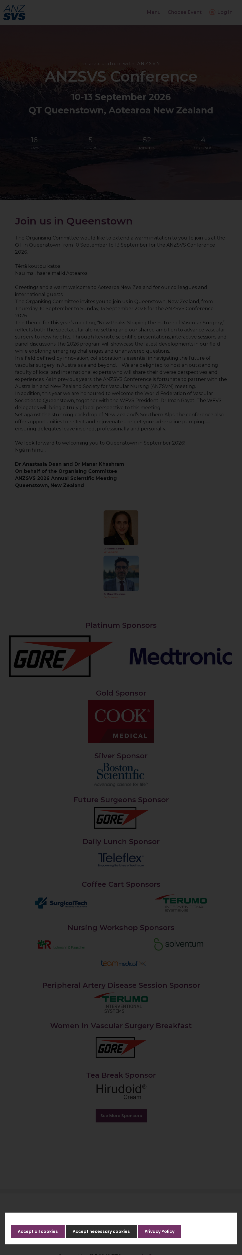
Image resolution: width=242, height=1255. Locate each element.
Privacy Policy (159, 1231)
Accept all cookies (38, 1231)
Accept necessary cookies (101, 1231)
